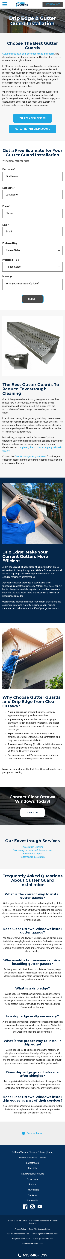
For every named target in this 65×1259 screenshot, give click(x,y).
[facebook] (25, 1206)
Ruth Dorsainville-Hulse (32, 1173)
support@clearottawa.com (42, 1239)
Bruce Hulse (32, 1179)
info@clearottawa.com (21, 1239)
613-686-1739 (35, 1255)
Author (32, 1184)
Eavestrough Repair (32, 853)
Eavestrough (32, 1163)
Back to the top (35, 1133)
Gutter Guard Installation (33, 857)
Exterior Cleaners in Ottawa (32, 1157)
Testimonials (32, 1189)
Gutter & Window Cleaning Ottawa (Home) (32, 1152)
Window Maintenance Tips (18, 1234)
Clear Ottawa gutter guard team (30, 456)
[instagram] (32, 1206)
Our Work (32, 1195)
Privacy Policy (20, 1229)
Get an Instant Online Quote (32, 129)
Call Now (32, 812)
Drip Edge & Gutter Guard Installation (32, 21)
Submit (32, 299)
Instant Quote (52, 4)
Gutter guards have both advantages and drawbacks (28, 53)
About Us (32, 1168)
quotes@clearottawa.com (32, 1244)
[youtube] (39, 1206)
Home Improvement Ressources (45, 1234)
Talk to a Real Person (32, 118)
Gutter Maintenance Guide (39, 1229)
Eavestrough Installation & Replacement (32, 850)
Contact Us (32, 1200)
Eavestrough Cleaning (32, 847)
